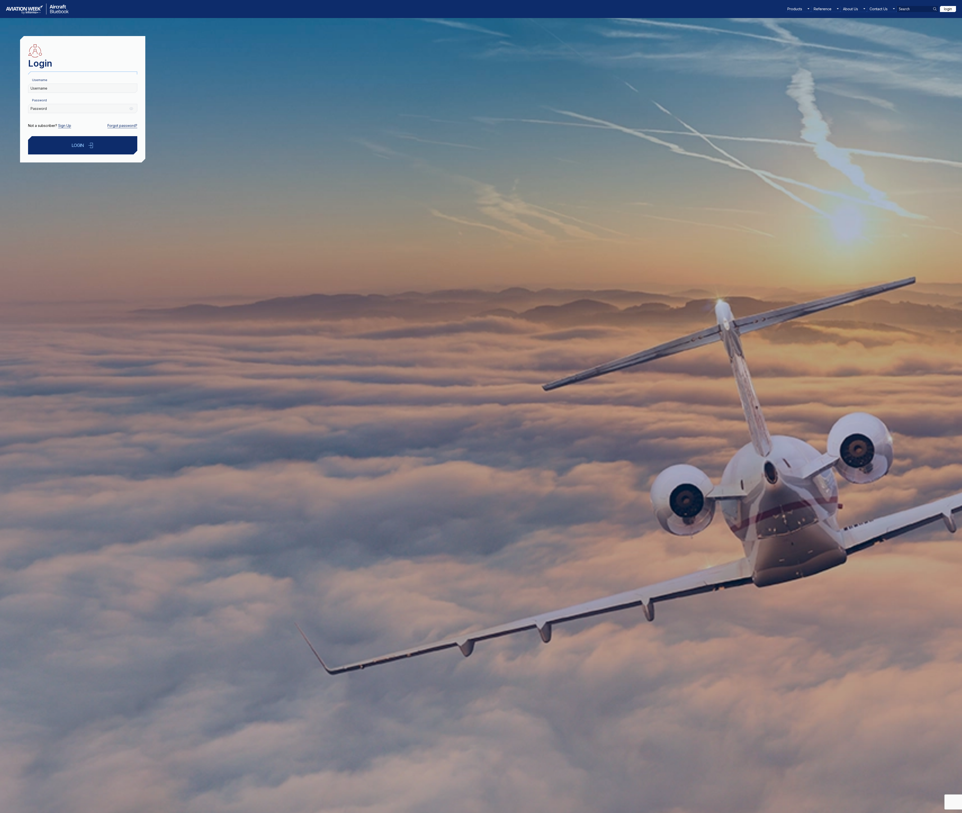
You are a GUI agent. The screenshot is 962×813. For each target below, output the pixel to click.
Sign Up (64, 125)
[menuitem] (798, 9)
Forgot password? (122, 125)
